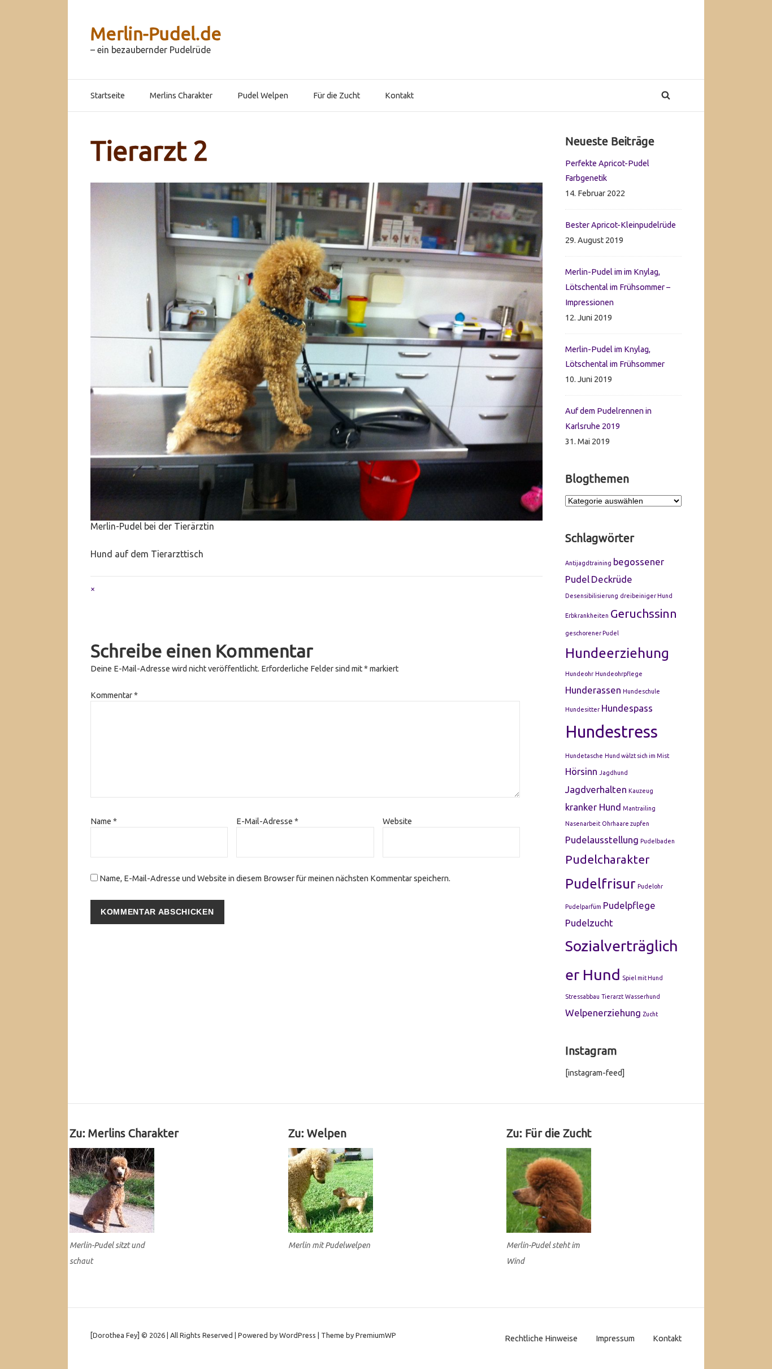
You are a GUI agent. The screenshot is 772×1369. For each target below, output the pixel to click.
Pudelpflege (629, 905)
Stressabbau (582, 996)
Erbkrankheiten (587, 615)
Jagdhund (613, 772)
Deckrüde (611, 579)
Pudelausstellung (602, 839)
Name (103, 821)
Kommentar (114, 695)
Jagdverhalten (596, 789)
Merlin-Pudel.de (156, 33)
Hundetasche (584, 755)
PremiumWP (375, 1335)
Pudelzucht (589, 922)
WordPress (297, 1335)
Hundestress (611, 731)
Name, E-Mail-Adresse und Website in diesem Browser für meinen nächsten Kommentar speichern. (274, 878)
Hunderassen (593, 689)
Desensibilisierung (591, 595)
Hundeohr (579, 673)
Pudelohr (650, 886)
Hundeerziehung (617, 653)
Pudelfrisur (600, 883)
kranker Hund (593, 807)
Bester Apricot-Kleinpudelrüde (620, 224)
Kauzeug (640, 790)
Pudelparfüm (583, 906)
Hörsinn (581, 771)
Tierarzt (612, 996)
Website (397, 821)
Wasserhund (642, 996)
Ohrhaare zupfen (625, 823)
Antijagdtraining (588, 563)
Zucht (650, 1014)
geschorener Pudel (592, 633)
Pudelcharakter (607, 859)
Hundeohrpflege (619, 673)
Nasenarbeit (582, 823)
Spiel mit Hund (642, 977)
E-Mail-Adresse (267, 821)
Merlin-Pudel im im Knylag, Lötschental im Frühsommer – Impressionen (617, 287)
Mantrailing (639, 808)
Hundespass (627, 708)
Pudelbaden (657, 841)
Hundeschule (641, 691)
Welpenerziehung (603, 1012)
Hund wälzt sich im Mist (637, 755)
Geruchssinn (643, 613)
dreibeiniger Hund (646, 595)
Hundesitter (582, 709)
